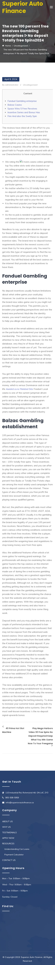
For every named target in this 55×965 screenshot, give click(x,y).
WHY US (6, 827)
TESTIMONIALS (9, 832)
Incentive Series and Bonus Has (23, 112)
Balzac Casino (14, 104)
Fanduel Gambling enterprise (22, 101)
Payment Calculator (14, 854)
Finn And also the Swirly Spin (22, 116)
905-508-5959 (12, 797)
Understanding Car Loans (16, 849)
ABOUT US (7, 821)
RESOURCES (8, 843)
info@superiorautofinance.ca (20, 802)
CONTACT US (9, 860)
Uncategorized (30, 84)
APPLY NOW (8, 838)
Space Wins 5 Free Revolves (22, 108)
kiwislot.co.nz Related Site (19, 389)
